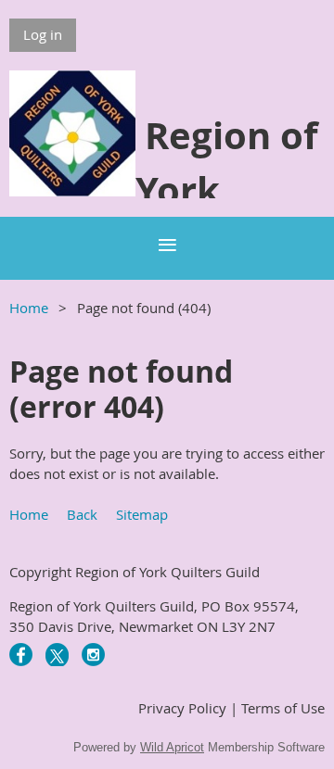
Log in (42, 34)
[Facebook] (20, 654)
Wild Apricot (172, 747)
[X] (57, 654)
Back (82, 514)
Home (28, 307)
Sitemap (142, 514)
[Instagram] (93, 654)
